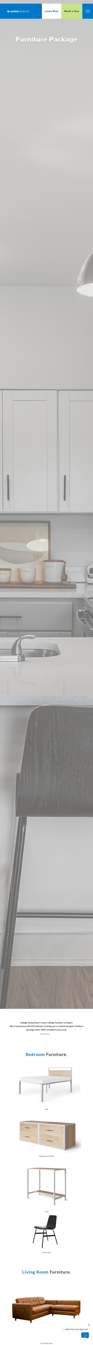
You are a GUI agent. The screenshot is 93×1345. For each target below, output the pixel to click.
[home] (17, 11)
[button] (87, 11)
